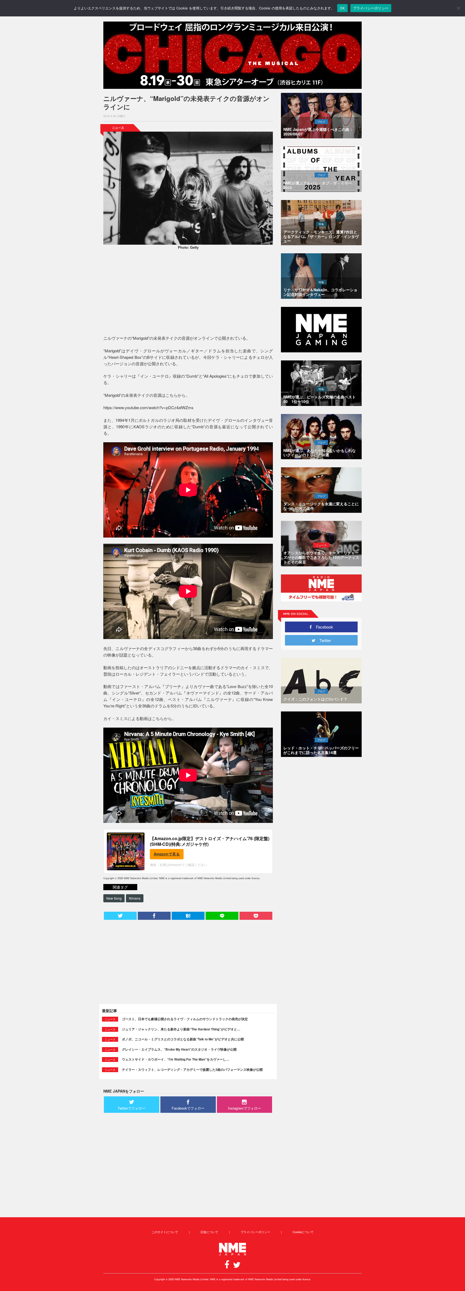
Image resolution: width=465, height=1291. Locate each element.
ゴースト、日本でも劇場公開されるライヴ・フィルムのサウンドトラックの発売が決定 (185, 1018)
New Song (114, 898)
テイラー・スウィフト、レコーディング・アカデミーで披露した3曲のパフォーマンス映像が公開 (192, 1069)
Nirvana (134, 898)
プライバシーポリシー (255, 1232)
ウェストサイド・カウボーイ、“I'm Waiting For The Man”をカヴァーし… (175, 1059)
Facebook (322, 627)
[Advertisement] (188, 293)
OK (342, 8)
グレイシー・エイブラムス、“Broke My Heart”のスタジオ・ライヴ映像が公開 (179, 1049)
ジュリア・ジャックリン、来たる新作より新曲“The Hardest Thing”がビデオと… (181, 1029)
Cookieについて (303, 1232)
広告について (209, 1232)
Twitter (323, 640)
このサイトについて (165, 1232)
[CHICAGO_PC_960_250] (232, 55)
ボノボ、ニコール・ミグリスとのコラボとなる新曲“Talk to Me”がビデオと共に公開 (183, 1039)
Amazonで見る (167, 854)
